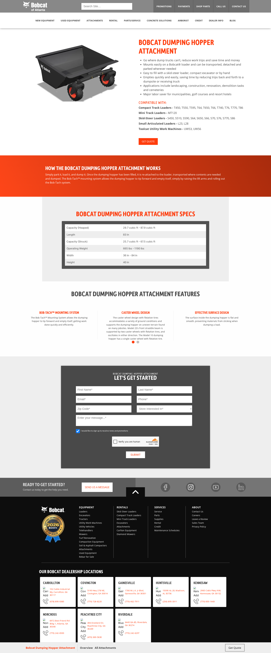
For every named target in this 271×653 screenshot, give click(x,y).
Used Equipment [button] (70, 20)
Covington (88, 582)
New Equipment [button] (44, 20)
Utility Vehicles (86, 526)
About (196, 507)
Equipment (86, 507)
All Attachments (105, 648)
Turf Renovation (87, 537)
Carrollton (51, 582)
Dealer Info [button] (216, 20)
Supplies (158, 519)
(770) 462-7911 (132, 601)
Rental (157, 522)
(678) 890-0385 (57, 601)
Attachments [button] (95, 20)
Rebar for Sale (86, 556)
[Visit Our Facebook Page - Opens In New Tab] (165, 487)
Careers (196, 515)
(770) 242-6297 (132, 632)
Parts (157, 515)
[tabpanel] (59, 325)
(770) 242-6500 (57, 632)
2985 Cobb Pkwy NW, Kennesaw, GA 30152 (210, 592)
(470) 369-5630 (94, 637)
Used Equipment (88, 552)
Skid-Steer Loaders (126, 511)
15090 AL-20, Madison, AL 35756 (174, 592)
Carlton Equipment (127, 530)
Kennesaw (200, 582)
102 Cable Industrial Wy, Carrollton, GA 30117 (60, 591)
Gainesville (126, 582)
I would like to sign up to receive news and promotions (104, 431)
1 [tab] (133, 342)
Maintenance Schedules (167, 530)
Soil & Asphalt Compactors (93, 545)
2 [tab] (137, 342)
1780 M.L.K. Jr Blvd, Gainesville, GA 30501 (135, 592)
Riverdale (125, 614)
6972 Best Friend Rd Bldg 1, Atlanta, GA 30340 (60, 623)
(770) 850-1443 (207, 601)
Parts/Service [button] (132, 20)
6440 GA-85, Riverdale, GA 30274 (136, 623)
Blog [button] (233, 20)
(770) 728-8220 (94, 601)
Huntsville (164, 582)
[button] (35, 6)
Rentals (122, 507)
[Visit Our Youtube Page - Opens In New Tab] (216, 487)
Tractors (83, 519)
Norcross (50, 614)
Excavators (84, 515)
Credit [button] (199, 20)
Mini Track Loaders (127, 519)
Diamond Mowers (126, 534)
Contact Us (197, 511)
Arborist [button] (183, 20)
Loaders (83, 511)
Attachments (85, 549)
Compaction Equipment (91, 541)
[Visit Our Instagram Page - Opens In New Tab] (190, 487)
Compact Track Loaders (129, 515)
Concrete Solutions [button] (159, 20)
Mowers (83, 534)
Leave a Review (200, 519)
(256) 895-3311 (170, 601)
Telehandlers (86, 530)
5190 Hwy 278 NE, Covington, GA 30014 (97, 592)
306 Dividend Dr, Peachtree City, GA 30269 (96, 625)
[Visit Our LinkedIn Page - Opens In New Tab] (241, 487)
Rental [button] (113, 20)
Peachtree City (91, 614)
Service (158, 511)
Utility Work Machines (90, 522)
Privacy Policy (199, 526)
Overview (86, 648)
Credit (157, 526)
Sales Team (198, 522)
